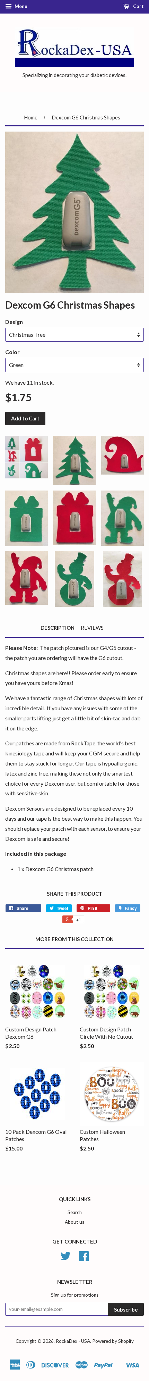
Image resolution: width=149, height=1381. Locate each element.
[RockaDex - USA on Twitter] (65, 1258)
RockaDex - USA (73, 1341)
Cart (138, 6)
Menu (20, 6)
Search (75, 1212)
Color (12, 352)
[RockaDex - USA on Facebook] (84, 1258)
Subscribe (126, 1309)
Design (14, 321)
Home (30, 117)
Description (57, 628)
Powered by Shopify (113, 1341)
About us (74, 1222)
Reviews (92, 628)
